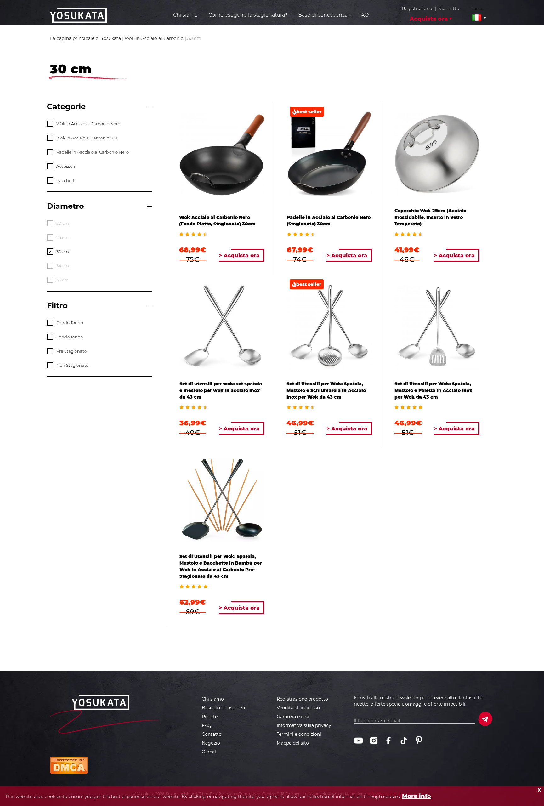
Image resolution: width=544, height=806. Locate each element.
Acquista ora (429, 18)
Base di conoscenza (223, 708)
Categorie (66, 106)
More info (416, 796)
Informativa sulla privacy (304, 725)
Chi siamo (185, 15)
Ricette (210, 716)
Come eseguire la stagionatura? (247, 15)
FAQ (363, 15)
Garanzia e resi (293, 716)
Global (209, 752)
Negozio (211, 743)
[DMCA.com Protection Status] (69, 765)
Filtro (57, 305)
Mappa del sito (293, 743)
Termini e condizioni (299, 734)
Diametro (65, 206)
